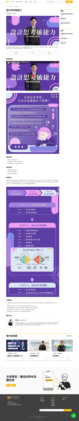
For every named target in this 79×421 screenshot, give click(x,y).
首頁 (7, 6)
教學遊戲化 (53, 405)
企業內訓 (52, 399)
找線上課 (10, 6)
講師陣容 (52, 400)
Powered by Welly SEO (39, 418)
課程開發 (52, 404)
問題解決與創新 (9, 13)
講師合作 (63, 399)
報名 (31, 1)
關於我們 (42, 399)
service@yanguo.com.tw (12, 403)
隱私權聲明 (42, 400)
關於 (17, 1)
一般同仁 (14, 13)
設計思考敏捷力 (16, 6)
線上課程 (52, 402)
